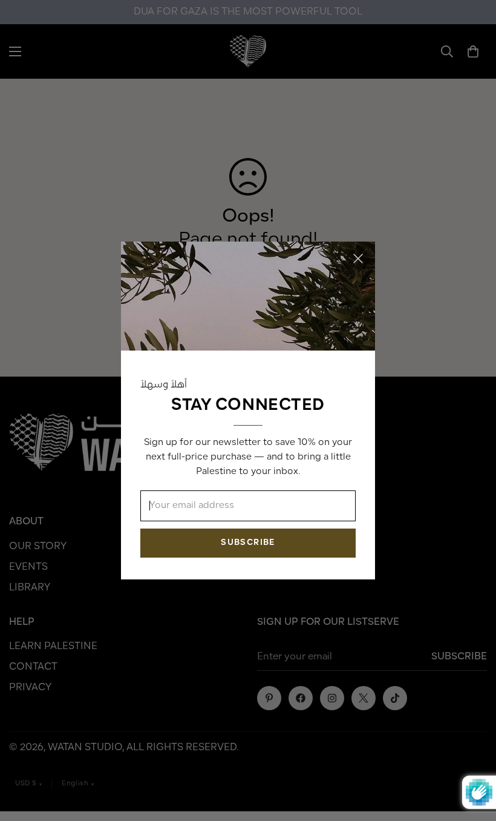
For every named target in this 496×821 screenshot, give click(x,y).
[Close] (358, 258)
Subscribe (248, 543)
